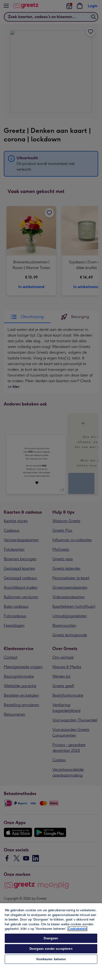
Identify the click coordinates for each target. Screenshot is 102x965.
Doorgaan (51, 938)
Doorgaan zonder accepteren (50, 949)
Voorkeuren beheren (51, 959)
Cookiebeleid (77, 929)
